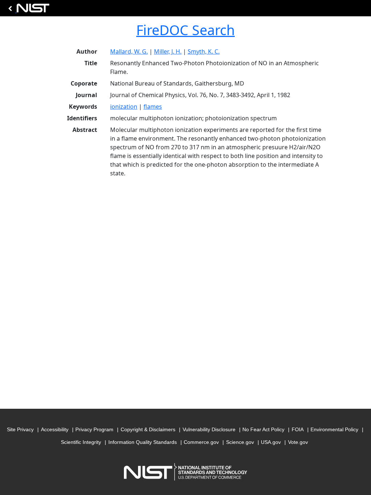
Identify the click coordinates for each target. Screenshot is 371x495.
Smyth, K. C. (204, 51)
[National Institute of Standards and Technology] (27, 10)
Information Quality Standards (142, 442)
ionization (123, 107)
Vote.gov (298, 442)
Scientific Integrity (81, 442)
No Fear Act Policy (263, 429)
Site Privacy (20, 429)
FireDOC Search (185, 30)
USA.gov (271, 442)
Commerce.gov (201, 442)
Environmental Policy (334, 429)
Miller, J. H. (168, 51)
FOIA (298, 429)
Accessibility (54, 429)
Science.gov (240, 442)
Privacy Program (94, 429)
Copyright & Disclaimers (148, 429)
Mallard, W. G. (129, 51)
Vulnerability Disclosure (209, 429)
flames (152, 107)
